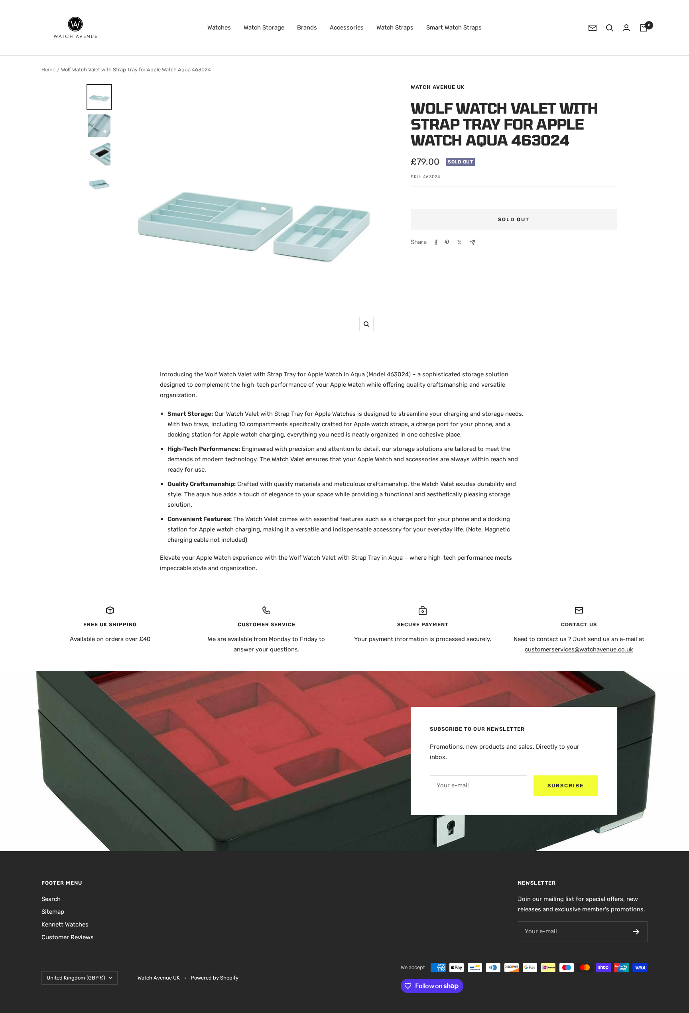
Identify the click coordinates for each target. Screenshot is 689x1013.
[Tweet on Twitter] (459, 242)
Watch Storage (264, 27)
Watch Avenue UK (438, 87)
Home (48, 70)
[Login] (626, 27)
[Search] (609, 27)
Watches (219, 27)
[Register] (636, 931)
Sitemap (52, 911)
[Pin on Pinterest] (447, 242)
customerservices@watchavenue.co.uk (579, 649)
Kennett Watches (65, 924)
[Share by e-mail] (472, 242)
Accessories (347, 27)
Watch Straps (394, 27)
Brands (307, 27)
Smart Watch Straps (454, 27)
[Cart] (644, 27)
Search (51, 899)
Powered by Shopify (214, 978)
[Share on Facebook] (436, 242)
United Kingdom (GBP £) (76, 978)
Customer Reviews (67, 937)
